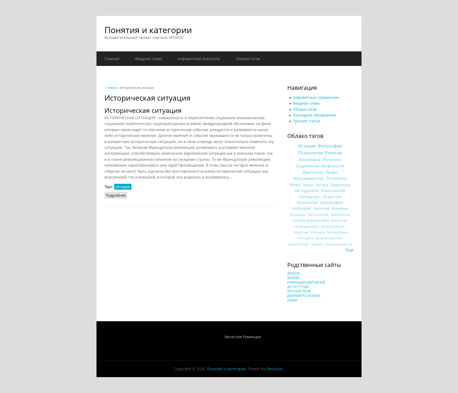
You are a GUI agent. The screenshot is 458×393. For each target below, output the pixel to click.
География (301, 208)
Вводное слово (148, 58)
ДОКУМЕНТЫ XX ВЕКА (303, 295)
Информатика (307, 226)
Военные (340, 208)
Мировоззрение (329, 238)
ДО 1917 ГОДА (298, 286)
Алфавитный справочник (316, 97)
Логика (321, 184)
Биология (339, 220)
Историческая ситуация (143, 110)
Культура (298, 214)
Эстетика (317, 232)
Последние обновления (314, 115)
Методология (307, 190)
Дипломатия (318, 214)
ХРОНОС (293, 273)
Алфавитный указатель (199, 58)
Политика (331, 159)
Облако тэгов (248, 58)
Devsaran (274, 368)
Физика (317, 244)
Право (331, 172)
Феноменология (338, 244)
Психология (310, 153)
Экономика (309, 159)
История (123, 186)
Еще (350, 249)
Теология (300, 232)
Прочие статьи (306, 120)
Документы (340, 214)
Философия (330, 146)
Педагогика (340, 184)
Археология (307, 202)
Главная (111, 58)
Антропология (333, 226)
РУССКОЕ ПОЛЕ (299, 291)
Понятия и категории (148, 29)
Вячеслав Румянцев (243, 336)
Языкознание (333, 190)
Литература (310, 196)
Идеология (312, 172)
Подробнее (116, 195)
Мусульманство (308, 178)
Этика (294, 184)
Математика (337, 232)
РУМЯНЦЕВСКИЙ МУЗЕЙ (306, 282)
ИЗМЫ (292, 300)
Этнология (336, 178)
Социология (307, 165)
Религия (333, 153)
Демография (331, 202)
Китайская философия (311, 220)
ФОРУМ (293, 278)
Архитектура (298, 244)
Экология (321, 208)
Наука (307, 184)
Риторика (306, 238)
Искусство (332, 196)
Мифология (332, 165)
